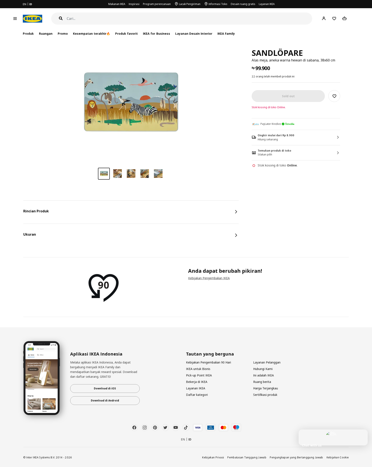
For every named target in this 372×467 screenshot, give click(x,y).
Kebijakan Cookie (338, 457)
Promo (63, 33)
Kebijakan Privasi (213, 457)
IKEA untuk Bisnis (198, 369)
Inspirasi (134, 4)
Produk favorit (126, 33)
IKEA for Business (156, 33)
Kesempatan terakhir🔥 (91, 33)
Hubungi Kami (263, 369)
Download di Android (105, 400)
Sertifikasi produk (265, 395)
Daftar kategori (197, 395)
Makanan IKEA (116, 4)
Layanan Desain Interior (193, 33)
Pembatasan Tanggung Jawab (246, 457)
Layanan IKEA (267, 4)
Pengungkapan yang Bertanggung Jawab (296, 457)
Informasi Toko (218, 4)
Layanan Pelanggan (267, 362)
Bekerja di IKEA (196, 382)
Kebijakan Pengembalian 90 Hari (208, 362)
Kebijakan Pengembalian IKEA (209, 278)
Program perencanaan (157, 4)
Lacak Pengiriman (189, 4)
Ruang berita (262, 382)
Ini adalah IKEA (263, 375)
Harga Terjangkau (265, 388)
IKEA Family (226, 33)
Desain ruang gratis (243, 4)
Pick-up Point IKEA (199, 375)
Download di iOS (105, 388)
